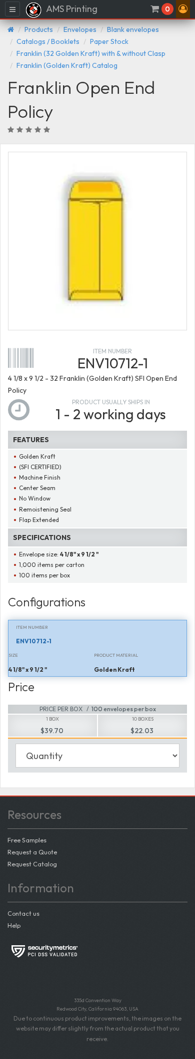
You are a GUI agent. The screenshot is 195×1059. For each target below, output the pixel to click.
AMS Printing (71, 8)
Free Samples (27, 840)
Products (38, 29)
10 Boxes (143, 719)
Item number (112, 351)
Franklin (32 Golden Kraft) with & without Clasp (91, 53)
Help (14, 925)
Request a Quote (32, 852)
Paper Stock (109, 41)
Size (13, 655)
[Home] (11, 29)
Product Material (116, 655)
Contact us (24, 913)
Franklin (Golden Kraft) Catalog (67, 65)
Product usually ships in (111, 402)
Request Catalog (32, 864)
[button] (183, 9)
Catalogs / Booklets (48, 41)
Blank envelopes (133, 29)
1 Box (52, 719)
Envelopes (80, 29)
